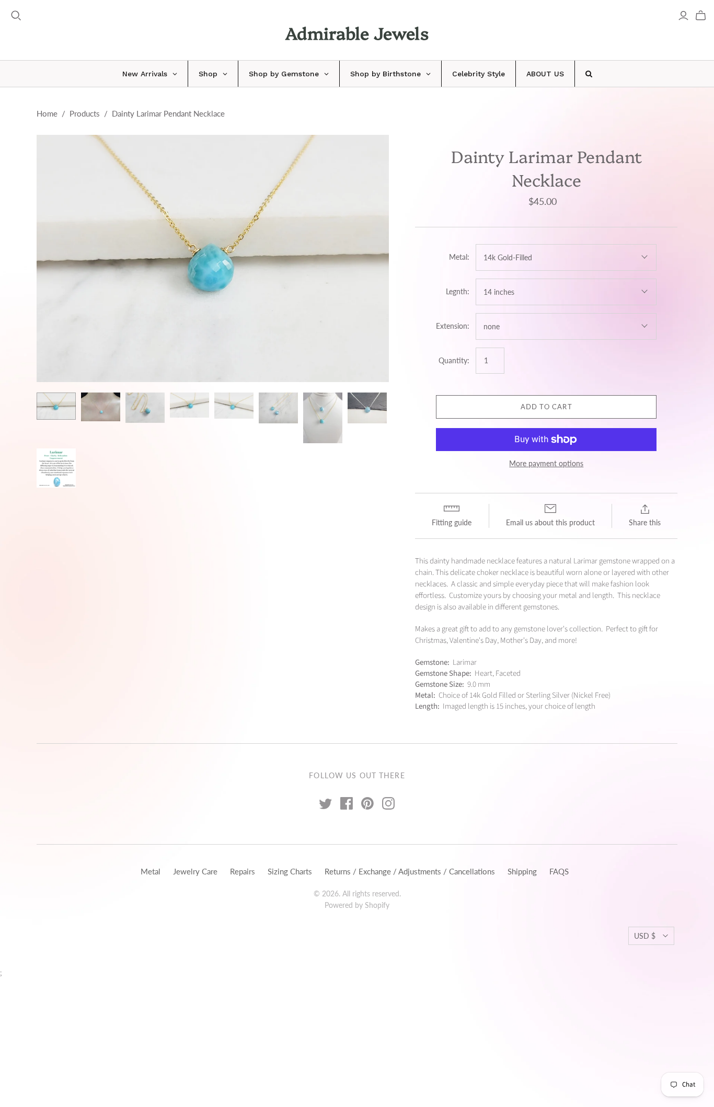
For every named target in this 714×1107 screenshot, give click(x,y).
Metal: (459, 256)
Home (47, 113)
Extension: (452, 325)
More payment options (546, 463)
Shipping (522, 871)
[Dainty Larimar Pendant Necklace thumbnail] (56, 406)
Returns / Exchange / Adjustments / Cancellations (410, 871)
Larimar (585, 561)
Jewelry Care (195, 871)
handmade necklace (483, 561)
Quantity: (454, 360)
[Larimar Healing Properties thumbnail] (56, 468)
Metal (150, 871)
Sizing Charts (290, 871)
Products (85, 113)
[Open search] (16, 15)
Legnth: (457, 291)
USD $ (644, 935)
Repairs (242, 871)
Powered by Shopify (357, 905)
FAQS (559, 871)
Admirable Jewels (357, 32)
